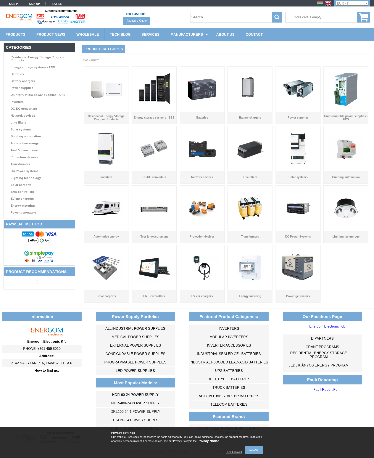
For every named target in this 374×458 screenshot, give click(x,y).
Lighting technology (26, 178)
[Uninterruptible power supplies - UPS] (346, 104)
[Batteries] (202, 101)
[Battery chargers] (250, 104)
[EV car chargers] (202, 279)
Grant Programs (322, 347)
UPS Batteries (229, 371)
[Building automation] (346, 160)
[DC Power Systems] (297, 223)
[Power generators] (297, 281)
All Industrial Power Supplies (135, 328)
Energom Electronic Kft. (327, 326)
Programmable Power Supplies (135, 362)
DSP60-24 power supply (135, 420)
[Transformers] (250, 219)
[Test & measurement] (154, 223)
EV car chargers (22, 198)
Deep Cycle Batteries (229, 379)
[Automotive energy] (106, 216)
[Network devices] (202, 158)
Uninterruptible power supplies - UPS (38, 94)
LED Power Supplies (135, 371)
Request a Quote (137, 20)
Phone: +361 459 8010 (42, 348)
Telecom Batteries (229, 404)
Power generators (24, 212)
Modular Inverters (229, 337)
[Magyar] (320, 5)
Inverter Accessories (229, 345)
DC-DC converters (24, 108)
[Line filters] (250, 158)
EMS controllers (22, 191)
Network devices (23, 115)
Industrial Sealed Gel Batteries (229, 354)
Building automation (26, 136)
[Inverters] (106, 164)
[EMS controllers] (154, 283)
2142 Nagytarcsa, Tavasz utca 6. (42, 363)
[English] (328, 5)
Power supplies (22, 88)
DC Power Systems (24, 171)
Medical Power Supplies (135, 337)
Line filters (18, 122)
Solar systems (21, 129)
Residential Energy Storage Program (318, 355)
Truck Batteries (229, 387)
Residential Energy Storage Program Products (37, 58)
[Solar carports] (106, 279)
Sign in (14, 3)
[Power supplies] (297, 98)
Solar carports (21, 184)
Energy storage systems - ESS (33, 67)
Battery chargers (23, 81)
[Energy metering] (250, 283)
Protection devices (24, 157)
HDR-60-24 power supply (135, 395)
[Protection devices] (202, 216)
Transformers (20, 164)
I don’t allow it (234, 452)
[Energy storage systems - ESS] (154, 104)
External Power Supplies (135, 345)
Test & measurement (26, 150)
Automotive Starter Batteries (229, 396)
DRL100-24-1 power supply (135, 411)
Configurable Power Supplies (135, 354)
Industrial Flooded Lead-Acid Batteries (229, 362)
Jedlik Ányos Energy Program (318, 365)
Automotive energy (25, 143)
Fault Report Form (327, 389)
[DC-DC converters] (154, 159)
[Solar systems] (297, 164)
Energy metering (23, 205)
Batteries (17, 74)
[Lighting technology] (346, 219)
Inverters (17, 101)
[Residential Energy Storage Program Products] (106, 97)
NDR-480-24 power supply (135, 403)
